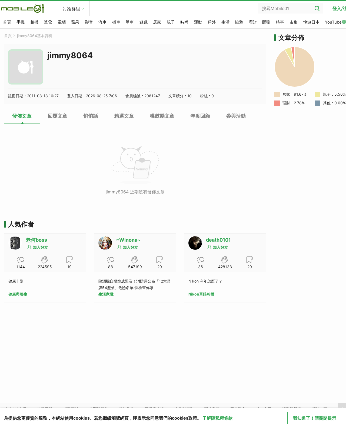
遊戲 (143, 22)
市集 (294, 22)
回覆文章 (57, 116)
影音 (89, 22)
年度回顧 (200, 116)
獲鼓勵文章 (162, 116)
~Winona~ (128, 240)
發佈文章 (22, 116)
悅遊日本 (311, 22)
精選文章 (124, 116)
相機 (34, 22)
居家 (157, 22)
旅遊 (239, 22)
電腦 (62, 22)
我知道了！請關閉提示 (314, 418)
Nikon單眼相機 (201, 294)
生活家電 (106, 294)
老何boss (36, 240)
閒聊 (266, 22)
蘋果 (75, 22)
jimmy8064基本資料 (34, 35)
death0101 (218, 240)
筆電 (48, 22)
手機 (20, 22)
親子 (171, 22)
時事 (280, 22)
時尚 (184, 22)
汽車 (102, 22)
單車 (130, 22)
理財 (253, 22)
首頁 (7, 22)
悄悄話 (91, 116)
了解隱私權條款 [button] (217, 418)
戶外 (212, 22)
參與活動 (236, 116)
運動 (198, 22)
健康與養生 (17, 294)
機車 (116, 22)
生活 (225, 22)
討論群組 (71, 8)
